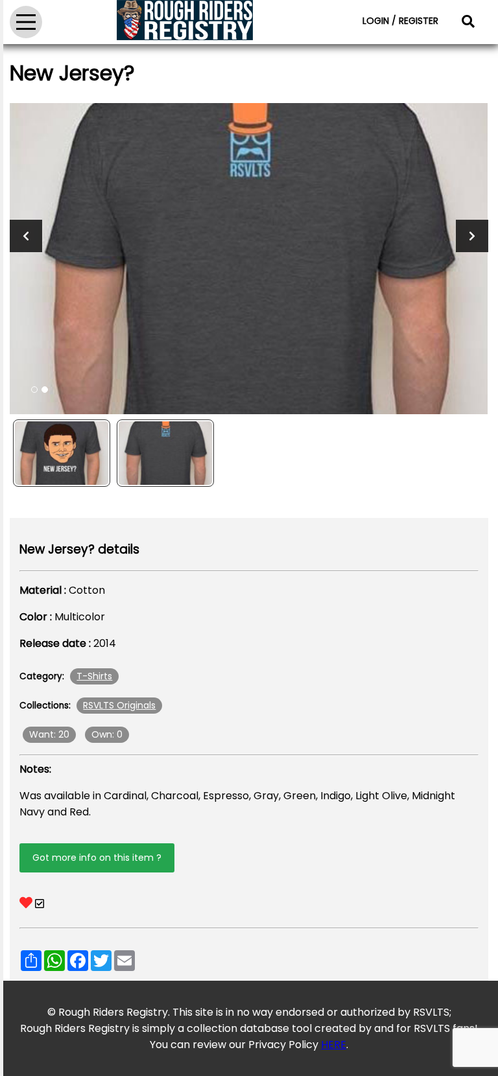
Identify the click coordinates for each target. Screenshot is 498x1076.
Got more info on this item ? (96, 857)
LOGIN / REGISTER (400, 20)
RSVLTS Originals (119, 705)
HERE (333, 1044)
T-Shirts (94, 676)
